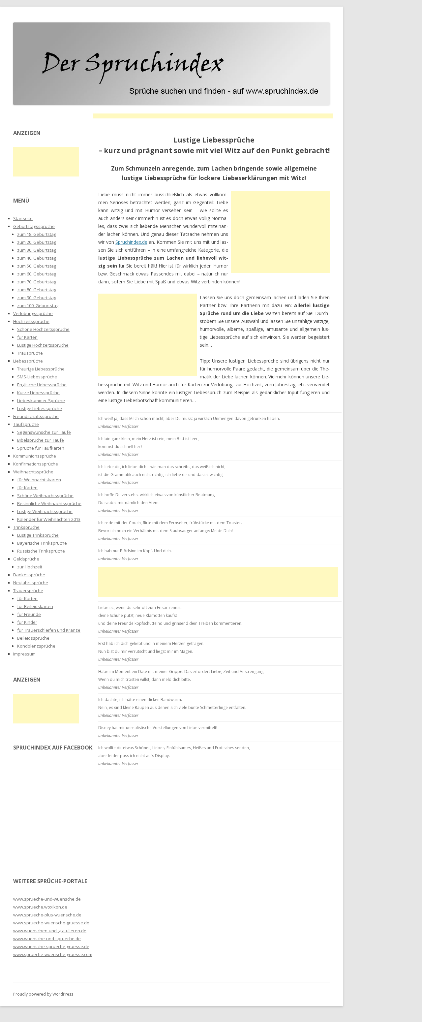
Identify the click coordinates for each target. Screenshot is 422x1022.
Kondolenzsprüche (36, 646)
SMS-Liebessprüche (37, 377)
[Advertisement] (213, 115)
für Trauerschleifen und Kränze (48, 630)
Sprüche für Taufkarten (40, 448)
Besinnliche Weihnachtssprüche (49, 503)
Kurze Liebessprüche (38, 393)
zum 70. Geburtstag (36, 282)
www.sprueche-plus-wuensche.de (47, 915)
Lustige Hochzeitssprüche (43, 345)
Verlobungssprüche (33, 313)
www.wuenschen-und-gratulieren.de (49, 931)
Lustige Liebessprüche (39, 408)
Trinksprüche (26, 527)
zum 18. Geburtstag (36, 234)
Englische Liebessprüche (42, 385)
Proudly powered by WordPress (43, 994)
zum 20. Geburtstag (36, 242)
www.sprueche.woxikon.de (40, 907)
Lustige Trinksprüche (38, 535)
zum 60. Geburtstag (36, 274)
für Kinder (27, 622)
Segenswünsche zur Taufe (44, 432)
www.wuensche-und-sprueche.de (47, 939)
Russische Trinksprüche (41, 551)
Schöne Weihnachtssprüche (45, 495)
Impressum (24, 654)
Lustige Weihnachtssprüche (45, 511)
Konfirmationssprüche (35, 464)
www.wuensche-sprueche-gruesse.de (51, 946)
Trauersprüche (28, 590)
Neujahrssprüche (30, 583)
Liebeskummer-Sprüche (41, 400)
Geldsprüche (26, 559)
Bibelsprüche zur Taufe (40, 440)
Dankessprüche (29, 575)
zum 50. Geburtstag (36, 266)
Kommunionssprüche (34, 456)
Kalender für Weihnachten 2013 (48, 519)
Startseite (23, 218)
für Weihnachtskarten (39, 480)
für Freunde (29, 614)
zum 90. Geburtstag (36, 298)
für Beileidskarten (35, 606)
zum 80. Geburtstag (36, 290)
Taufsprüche (26, 424)
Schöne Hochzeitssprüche (43, 329)
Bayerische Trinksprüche (42, 543)
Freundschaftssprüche (36, 416)
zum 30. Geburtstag (36, 250)
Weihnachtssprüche (33, 472)
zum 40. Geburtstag (36, 258)
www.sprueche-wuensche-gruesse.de (51, 923)
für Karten (27, 337)
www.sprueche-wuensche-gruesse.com (52, 954)
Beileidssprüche (33, 638)
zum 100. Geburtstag (37, 305)
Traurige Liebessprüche (41, 369)
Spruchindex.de (131, 242)
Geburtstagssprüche (34, 226)
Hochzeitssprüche (31, 321)
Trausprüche (30, 353)
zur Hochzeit (29, 567)
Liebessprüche (28, 361)
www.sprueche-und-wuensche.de (47, 899)
